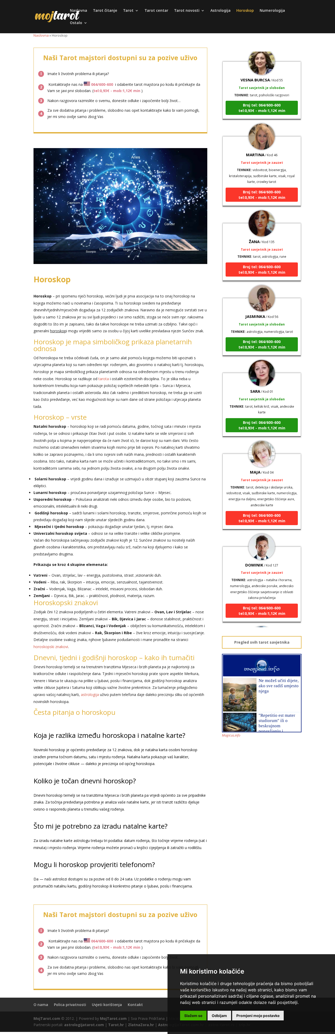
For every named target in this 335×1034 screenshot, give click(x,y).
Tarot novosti (186, 11)
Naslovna (78, 11)
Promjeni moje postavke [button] (258, 1015)
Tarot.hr (116, 1024)
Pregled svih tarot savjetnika (261, 642)
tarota (103, 378)
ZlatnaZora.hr (141, 1024)
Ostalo (76, 23)
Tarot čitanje (105, 11)
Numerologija (272, 11)
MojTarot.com (47, 1018)
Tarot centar (156, 11)
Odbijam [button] (219, 1015)
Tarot (128, 11)
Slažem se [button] (193, 1015)
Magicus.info (231, 735)
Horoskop (245, 11)
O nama (41, 1004)
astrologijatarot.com (84, 1024)
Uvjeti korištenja (107, 1004)
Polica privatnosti (70, 1004)
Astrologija (220, 11)
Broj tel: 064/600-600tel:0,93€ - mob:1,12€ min (261, 96)
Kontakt (135, 1004)
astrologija (90, 694)
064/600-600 (102, 84)
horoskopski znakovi (51, 646)
